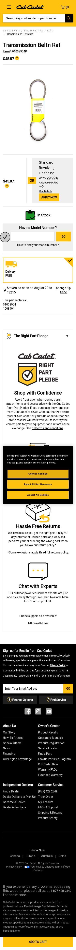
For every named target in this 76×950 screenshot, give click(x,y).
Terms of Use (62, 866)
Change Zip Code (63, 290)
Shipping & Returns (50, 812)
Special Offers (12, 743)
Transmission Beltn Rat (20, 34)
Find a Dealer (11, 791)
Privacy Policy (57, 665)
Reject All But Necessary (38, 484)
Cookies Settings (38, 473)
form (37, 670)
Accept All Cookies (38, 494)
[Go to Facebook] (28, 712)
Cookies (38, 870)
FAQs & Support (48, 807)
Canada (15, 856)
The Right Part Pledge (31, 336)
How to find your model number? (38, 245)
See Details (45, 191)
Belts (50, 30)
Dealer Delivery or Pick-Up (19, 796)
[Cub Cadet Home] (30, 7)
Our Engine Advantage (17, 759)
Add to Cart (38, 941)
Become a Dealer (14, 802)
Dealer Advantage (14, 807)
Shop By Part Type (33, 30)
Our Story (9, 732)
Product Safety (48, 818)
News (6, 748)
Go (63, 236)
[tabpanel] (38, 109)
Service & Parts (11, 30)
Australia (47, 856)
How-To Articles (13, 737)
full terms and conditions (47, 428)
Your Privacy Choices (42, 866)
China (62, 856)
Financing (9, 753)
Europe (30, 856)
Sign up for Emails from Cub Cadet (37, 663)
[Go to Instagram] (38, 712)
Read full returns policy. (54, 552)
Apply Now (49, 197)
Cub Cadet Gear (48, 764)
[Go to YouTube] (49, 712)
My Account (45, 802)
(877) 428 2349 (48, 791)
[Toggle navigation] (8, 7)
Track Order (45, 796)
